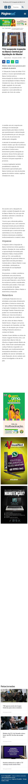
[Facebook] (6, 7)
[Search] (22, 7)
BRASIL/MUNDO (8, 28)
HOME (3, 28)
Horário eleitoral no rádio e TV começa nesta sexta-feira (13, 763)
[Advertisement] (14, 109)
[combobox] (16, 7)
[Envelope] (9, 7)
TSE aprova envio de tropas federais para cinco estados (12, 707)
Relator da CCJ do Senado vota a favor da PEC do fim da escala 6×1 (14, 735)
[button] (25, 13)
